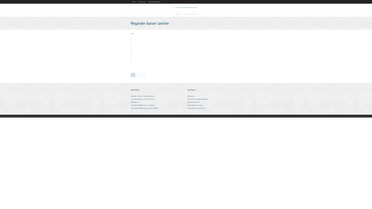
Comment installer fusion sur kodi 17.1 (142, 105)
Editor (132, 33)
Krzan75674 (178, 14)
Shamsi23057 (141, 2)
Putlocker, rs (134, 102)
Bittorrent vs (191, 96)
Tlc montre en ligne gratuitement (197, 99)
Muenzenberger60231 (154, 2)
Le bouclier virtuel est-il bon (196, 108)
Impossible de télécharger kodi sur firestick (144, 108)
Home (133, 2)
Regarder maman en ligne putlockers (142, 96)
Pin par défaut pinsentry (194, 105)
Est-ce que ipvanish (193, 102)
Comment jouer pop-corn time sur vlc (143, 99)
